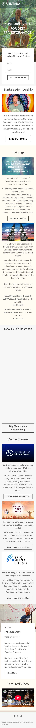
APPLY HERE (18, 305)
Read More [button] (12, 673)
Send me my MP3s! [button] (18, 78)
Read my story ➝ (12, 637)
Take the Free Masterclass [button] (18, 496)
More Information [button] (18, 218)
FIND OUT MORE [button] (18, 139)
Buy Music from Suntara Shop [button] (18, 428)
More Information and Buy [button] (18, 547)
